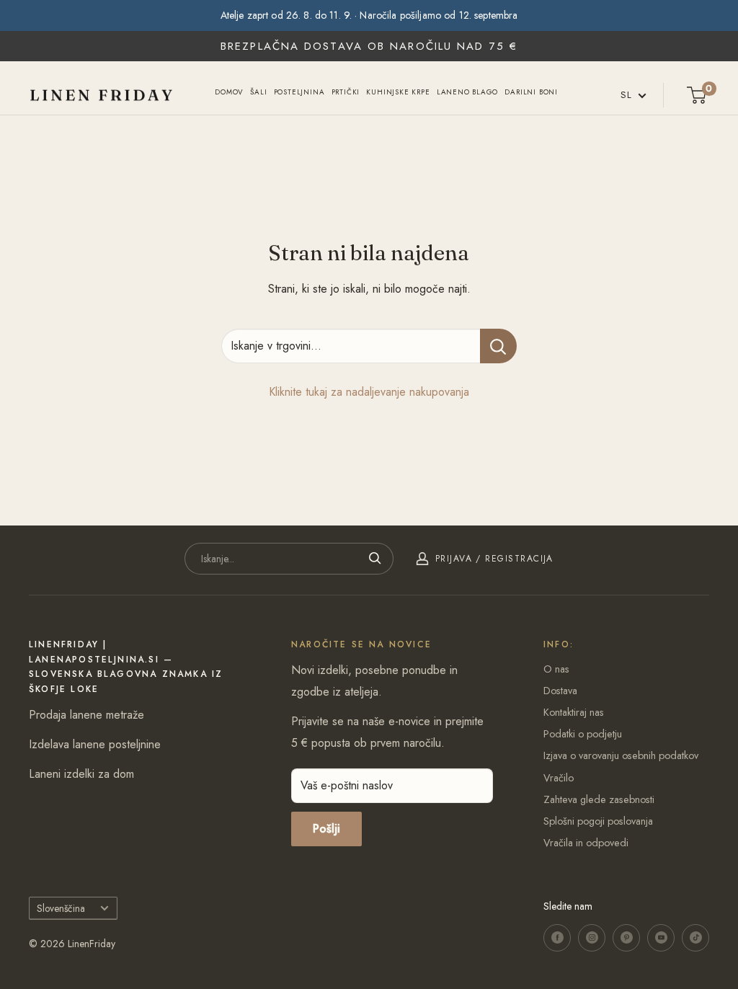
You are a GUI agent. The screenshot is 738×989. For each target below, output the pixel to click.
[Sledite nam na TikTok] (695, 938)
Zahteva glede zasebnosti (598, 799)
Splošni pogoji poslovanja (598, 821)
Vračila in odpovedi (585, 842)
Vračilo (558, 778)
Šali (258, 92)
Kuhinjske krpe (398, 92)
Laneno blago (468, 92)
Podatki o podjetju (582, 734)
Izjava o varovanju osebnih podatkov (620, 755)
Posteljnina (299, 92)
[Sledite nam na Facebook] (557, 938)
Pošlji (326, 828)
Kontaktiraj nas (573, 712)
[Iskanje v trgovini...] (498, 346)
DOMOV (229, 92)
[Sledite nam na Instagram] (591, 938)
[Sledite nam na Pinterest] (626, 938)
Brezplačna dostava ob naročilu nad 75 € (369, 46)
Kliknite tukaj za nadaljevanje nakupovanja (369, 391)
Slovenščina (61, 908)
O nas (556, 669)
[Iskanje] (375, 559)
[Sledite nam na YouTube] (661, 938)
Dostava (560, 690)
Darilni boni (531, 92)
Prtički (346, 92)
